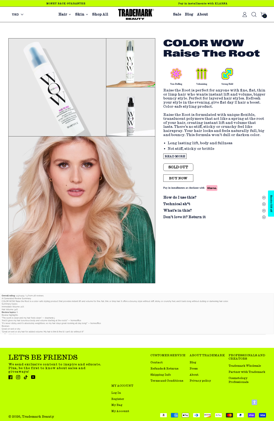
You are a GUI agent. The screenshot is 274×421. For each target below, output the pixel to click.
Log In (116, 392)
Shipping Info (160, 374)
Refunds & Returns (164, 368)
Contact (156, 362)
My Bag (116, 404)
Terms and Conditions (166, 380)
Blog (189, 14)
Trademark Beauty (38, 416)
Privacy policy (200, 380)
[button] (57, 87)
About (202, 14)
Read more (175, 156)
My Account (120, 411)
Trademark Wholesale (245, 365)
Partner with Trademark (247, 371)
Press (194, 368)
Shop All (100, 14)
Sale (177, 14)
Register (117, 398)
